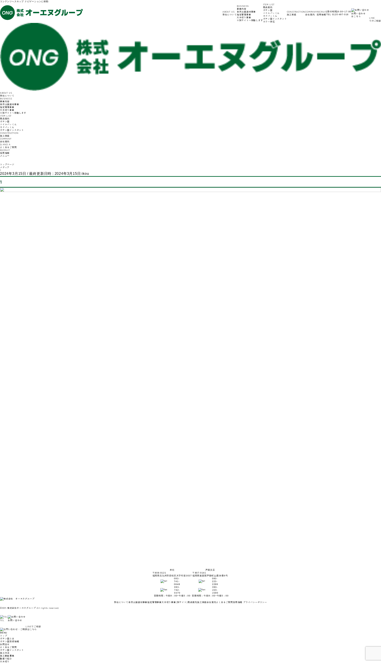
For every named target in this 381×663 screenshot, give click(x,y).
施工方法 (4, 652)
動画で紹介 (6, 658)
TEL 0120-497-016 (337, 14)
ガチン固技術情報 (9, 641)
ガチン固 (268, 10)
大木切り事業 (250, 19)
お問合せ (4, 644)
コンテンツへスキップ (12, 1)
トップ (3, 635)
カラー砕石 (269, 21)
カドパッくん (270, 15)
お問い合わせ (15, 620)
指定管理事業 (244, 14)
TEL (2, 620)
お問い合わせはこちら (358, 15)
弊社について (229, 13)
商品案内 (192, 602)
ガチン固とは (7, 638)
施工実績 (296, 13)
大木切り (4, 661)
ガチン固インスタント (275, 18)
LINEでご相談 (33, 626)
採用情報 (322, 13)
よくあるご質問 (8, 146)
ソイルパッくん (271, 13)
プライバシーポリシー (255, 602)
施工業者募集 (7, 655)
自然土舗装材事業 (246, 11)
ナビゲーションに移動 (37, 1)
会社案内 (311, 13)
